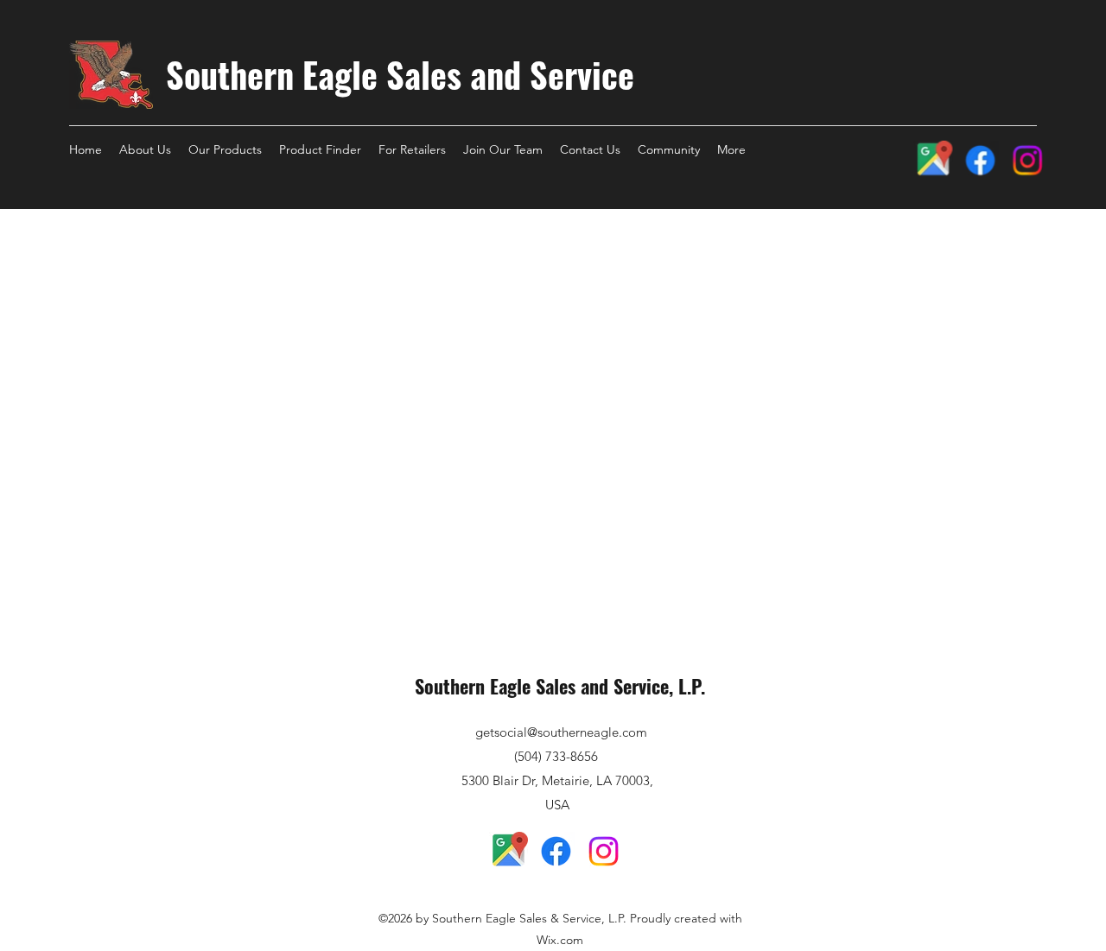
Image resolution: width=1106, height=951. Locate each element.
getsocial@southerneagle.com (561, 732)
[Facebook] (980, 160)
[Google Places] (931, 160)
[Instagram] (1027, 160)
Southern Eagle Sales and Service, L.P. (560, 686)
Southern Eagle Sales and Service (400, 74)
